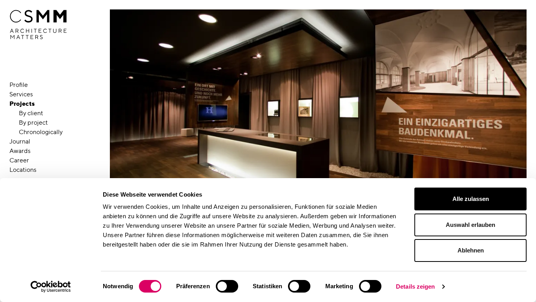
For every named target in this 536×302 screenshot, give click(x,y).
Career (19, 160)
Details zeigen (415, 286)
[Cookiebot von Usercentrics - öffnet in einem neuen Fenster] (50, 287)
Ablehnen (471, 250)
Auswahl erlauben (470, 224)
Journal (19, 141)
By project (33, 122)
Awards (20, 151)
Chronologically (41, 132)
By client (31, 113)
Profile (18, 84)
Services (21, 94)
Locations (22, 169)
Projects (22, 103)
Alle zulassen (470, 198)
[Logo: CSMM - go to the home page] (38, 24)
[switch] (227, 286)
